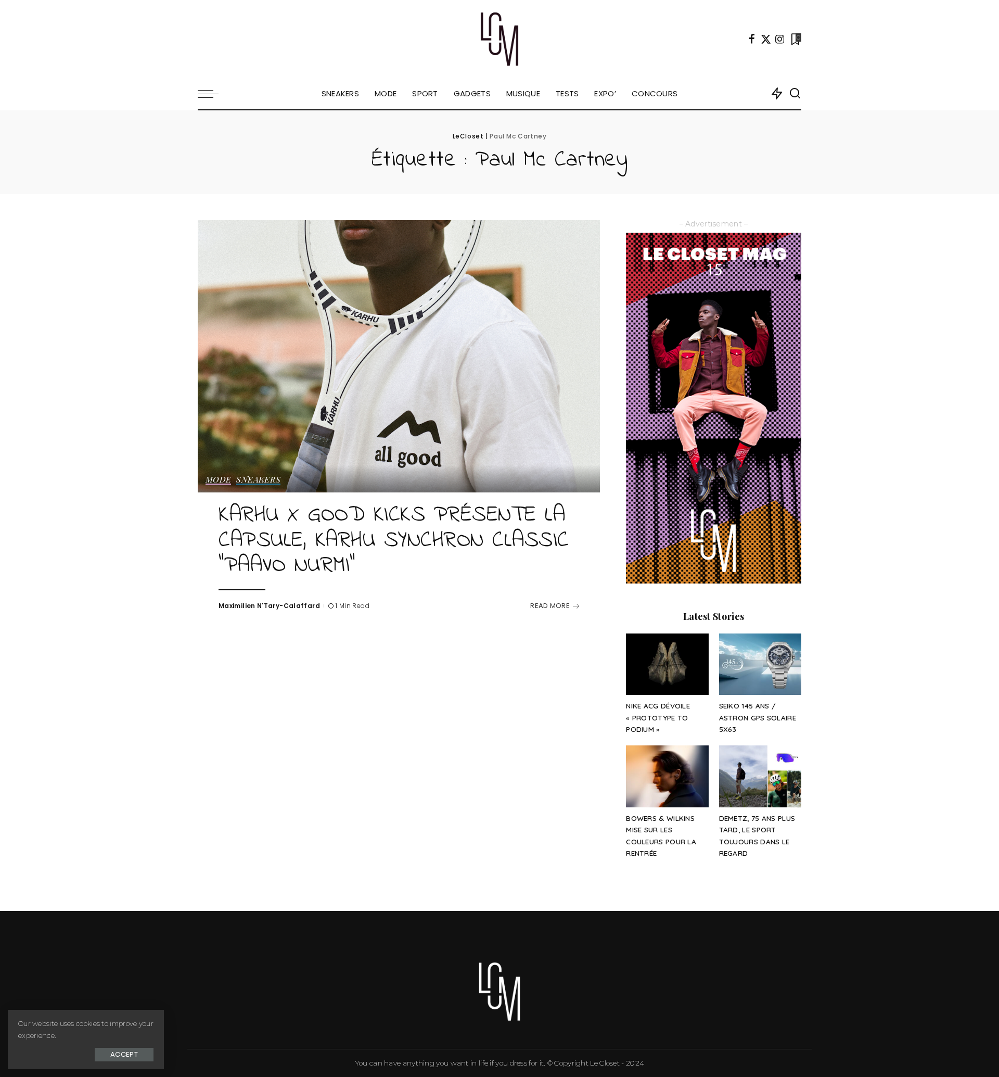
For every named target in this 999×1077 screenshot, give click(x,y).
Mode (218, 480)
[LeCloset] (499, 39)
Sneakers (258, 480)
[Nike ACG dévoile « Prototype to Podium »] (667, 664)
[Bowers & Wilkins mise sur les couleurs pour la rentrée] (667, 776)
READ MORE (550, 606)
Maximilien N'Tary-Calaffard (269, 605)
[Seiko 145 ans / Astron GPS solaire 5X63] (760, 664)
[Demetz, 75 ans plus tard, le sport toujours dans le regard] (760, 776)
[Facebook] (752, 39)
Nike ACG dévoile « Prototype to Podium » (658, 717)
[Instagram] (780, 39)
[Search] (795, 93)
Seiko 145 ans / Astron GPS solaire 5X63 (757, 717)
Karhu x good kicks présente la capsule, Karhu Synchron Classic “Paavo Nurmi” (394, 540)
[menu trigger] (213, 93)
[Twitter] (766, 39)
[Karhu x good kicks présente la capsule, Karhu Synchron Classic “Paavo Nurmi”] (399, 356)
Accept (124, 1054)
